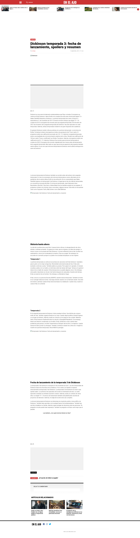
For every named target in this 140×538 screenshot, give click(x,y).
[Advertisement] (70, 25)
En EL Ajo (73, 531)
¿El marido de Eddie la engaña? (48, 478)
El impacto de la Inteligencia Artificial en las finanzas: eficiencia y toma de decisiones (74, 513)
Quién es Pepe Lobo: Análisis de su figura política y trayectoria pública (37, 513)
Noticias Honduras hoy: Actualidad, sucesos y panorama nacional (55, 512)
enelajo (33, 51)
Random (33, 39)
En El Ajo (36, 524)
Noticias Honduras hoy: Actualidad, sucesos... (43, 8)
